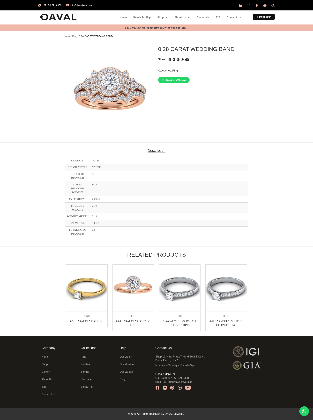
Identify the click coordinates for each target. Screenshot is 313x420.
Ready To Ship (142, 17)
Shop (160, 17)
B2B (218, 17)
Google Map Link (165, 374)
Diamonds (203, 17)
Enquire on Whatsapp (176, 80)
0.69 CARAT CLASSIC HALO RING (133, 323)
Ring (74, 36)
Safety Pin (87, 386)
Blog (122, 379)
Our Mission (127, 364)
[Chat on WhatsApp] (304, 411)
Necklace (86, 379)
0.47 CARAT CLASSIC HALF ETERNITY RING (226, 323)
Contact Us (234, 17)
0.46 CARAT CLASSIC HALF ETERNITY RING (180, 323)
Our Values (126, 371)
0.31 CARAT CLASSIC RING (86, 321)
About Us (180, 17)
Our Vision (126, 356)
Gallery (46, 371)
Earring (85, 371)
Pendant (86, 364)
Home (123, 17)
